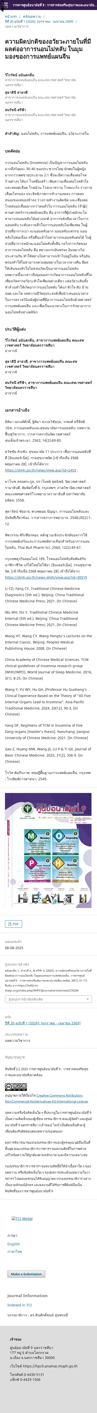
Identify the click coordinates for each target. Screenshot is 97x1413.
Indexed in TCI (19, 1305)
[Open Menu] (5, 5)
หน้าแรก (11, 16)
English (13, 1244)
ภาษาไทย (14, 1251)
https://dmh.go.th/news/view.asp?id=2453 (40, 470)
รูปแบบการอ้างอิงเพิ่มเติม (25, 999)
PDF (15, 924)
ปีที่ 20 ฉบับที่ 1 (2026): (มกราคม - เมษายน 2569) (39, 21)
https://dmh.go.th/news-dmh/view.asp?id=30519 (46, 577)
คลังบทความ (32, 16)
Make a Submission (26, 1274)
